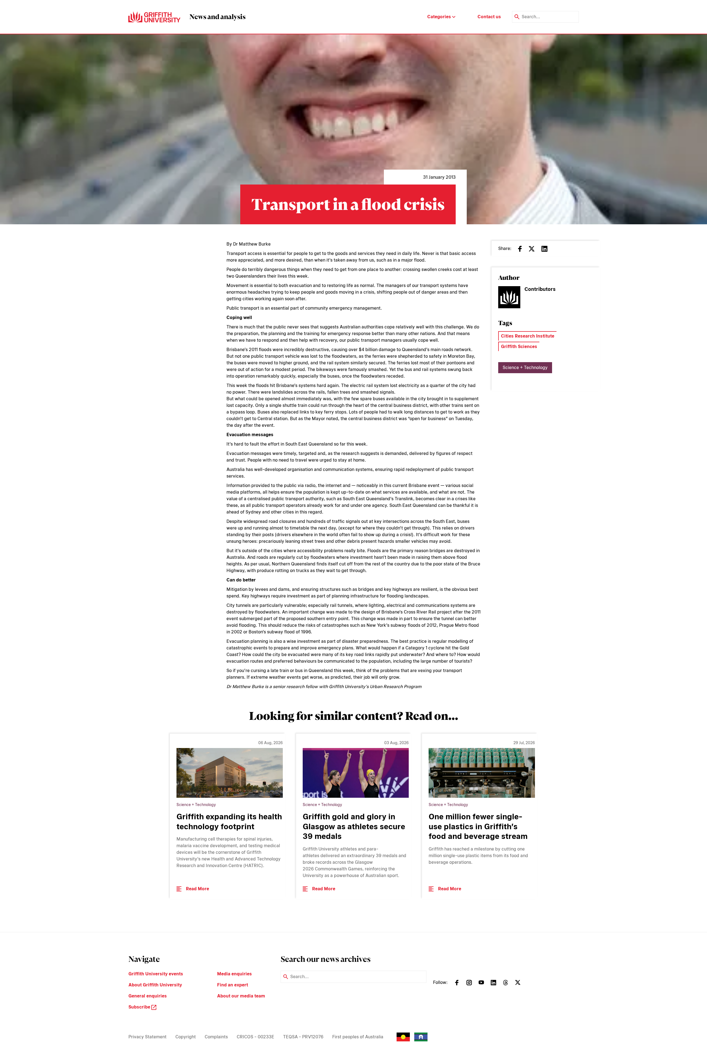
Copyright (185, 1036)
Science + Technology (525, 367)
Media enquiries (234, 973)
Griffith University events (155, 973)
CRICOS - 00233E (255, 1036)
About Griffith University (155, 985)
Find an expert (232, 985)
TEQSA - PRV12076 (303, 1036)
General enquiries (147, 996)
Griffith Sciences (519, 346)
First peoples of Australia (357, 1036)
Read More (197, 888)
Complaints (216, 1036)
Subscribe (139, 1007)
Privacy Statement (147, 1036)
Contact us (489, 16)
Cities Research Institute (527, 336)
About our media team (241, 996)
